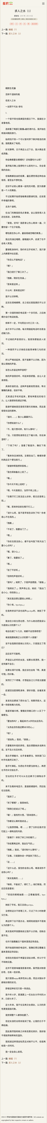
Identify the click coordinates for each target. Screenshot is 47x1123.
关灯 (11, 24)
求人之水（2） (15, 34)
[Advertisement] (23, 61)
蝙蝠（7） (13, 29)
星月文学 (12, 3)
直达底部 (34, 24)
